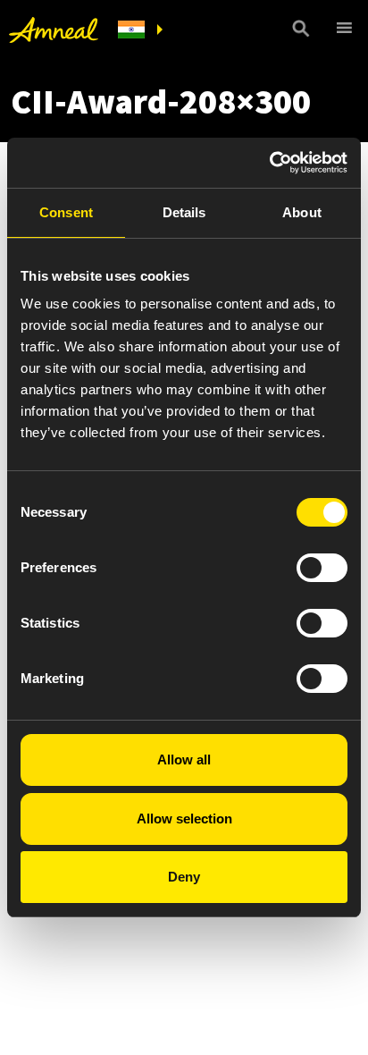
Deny (184, 876)
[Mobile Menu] (342, 28)
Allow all (184, 759)
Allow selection (184, 818)
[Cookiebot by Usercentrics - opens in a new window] (269, 162)
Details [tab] (184, 212)
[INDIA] (140, 30)
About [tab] (302, 212)
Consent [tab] (66, 212)
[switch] (322, 567)
